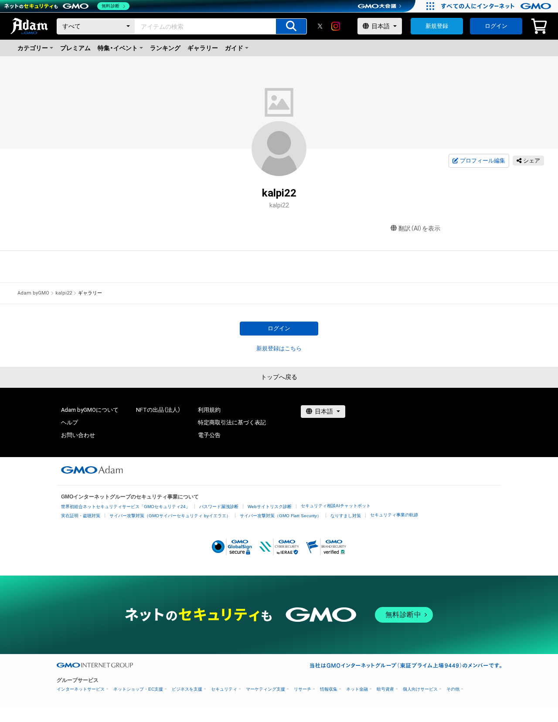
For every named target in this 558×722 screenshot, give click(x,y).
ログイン (496, 26)
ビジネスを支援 (187, 689)
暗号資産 (385, 689)
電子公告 (209, 435)
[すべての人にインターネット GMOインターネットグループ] (497, 6)
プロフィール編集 (482, 160)
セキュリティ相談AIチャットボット (336, 505)
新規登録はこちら (279, 348)
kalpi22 (63, 293)
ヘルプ (69, 422)
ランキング (165, 48)
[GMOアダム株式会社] (92, 470)
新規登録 (436, 26)
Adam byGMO (33, 293)
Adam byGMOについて (90, 410)
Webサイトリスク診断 (270, 506)
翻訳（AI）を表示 (419, 228)
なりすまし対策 (345, 515)
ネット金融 (357, 689)
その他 (452, 689)
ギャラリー (202, 48)
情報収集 (328, 689)
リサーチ (302, 689)
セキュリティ (224, 689)
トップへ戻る (279, 376)
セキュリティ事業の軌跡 (394, 514)
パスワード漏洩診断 (218, 506)
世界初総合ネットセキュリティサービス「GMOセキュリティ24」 (125, 506)
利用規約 (209, 410)
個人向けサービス (420, 689)
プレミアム (75, 47)
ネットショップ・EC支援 (138, 689)
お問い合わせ (78, 435)
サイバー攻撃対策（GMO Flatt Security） (280, 515)
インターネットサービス (81, 689)
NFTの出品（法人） (158, 410)
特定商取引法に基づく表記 (232, 422)
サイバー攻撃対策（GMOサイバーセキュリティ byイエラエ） (170, 515)
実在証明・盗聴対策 (80, 515)
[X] (320, 26)
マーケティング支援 (265, 689)
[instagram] (335, 26)
